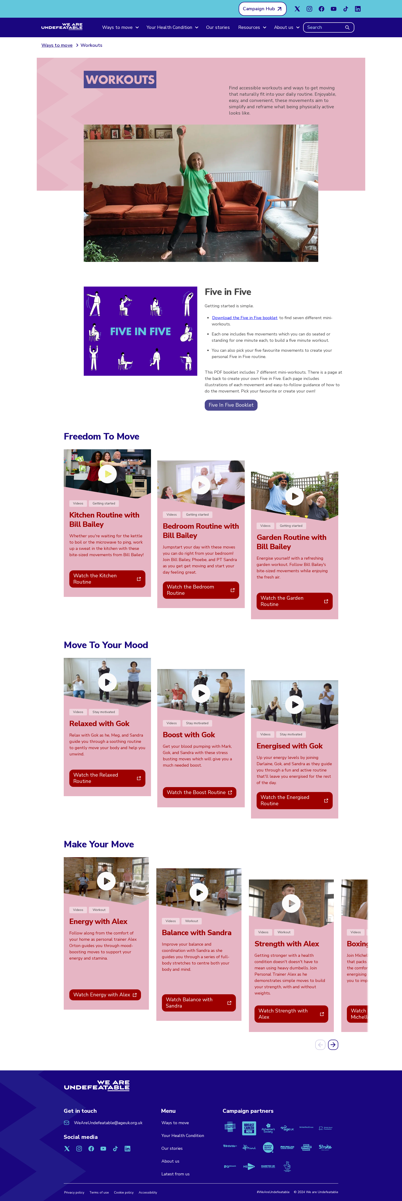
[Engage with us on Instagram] (309, 9)
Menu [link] (168, 1111)
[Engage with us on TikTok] (345, 9)
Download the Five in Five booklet (245, 318)
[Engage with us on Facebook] (321, 9)
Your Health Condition (182, 1135)
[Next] (333, 1045)
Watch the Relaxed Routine (95, 778)
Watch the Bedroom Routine (190, 590)
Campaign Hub (259, 9)
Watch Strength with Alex (283, 1014)
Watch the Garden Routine (282, 601)
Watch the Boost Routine (196, 792)
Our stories (218, 27)
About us (170, 1161)
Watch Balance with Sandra (189, 1002)
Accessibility (148, 1192)
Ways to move (175, 1123)
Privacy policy (74, 1192)
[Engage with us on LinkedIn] (358, 9)
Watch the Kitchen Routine (95, 578)
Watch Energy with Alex (101, 994)
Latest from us (175, 1174)
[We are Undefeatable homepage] (97, 1087)
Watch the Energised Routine (285, 800)
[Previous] (320, 1045)
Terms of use (99, 1192)
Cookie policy (124, 1192)
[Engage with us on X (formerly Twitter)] (297, 9)
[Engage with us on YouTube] (333, 9)
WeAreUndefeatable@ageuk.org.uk (108, 1123)
